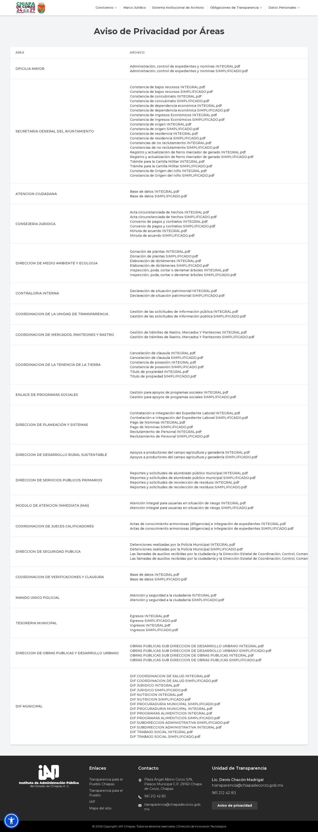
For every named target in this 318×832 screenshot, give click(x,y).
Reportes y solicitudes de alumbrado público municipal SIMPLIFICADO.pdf (192, 478)
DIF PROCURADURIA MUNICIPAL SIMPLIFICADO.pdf (175, 704)
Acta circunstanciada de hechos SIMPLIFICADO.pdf (173, 217)
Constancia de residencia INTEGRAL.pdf (164, 133)
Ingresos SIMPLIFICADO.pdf (154, 630)
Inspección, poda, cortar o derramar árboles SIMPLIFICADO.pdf (183, 275)
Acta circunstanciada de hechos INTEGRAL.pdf (169, 212)
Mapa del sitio (100, 808)
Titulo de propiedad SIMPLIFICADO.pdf (163, 376)
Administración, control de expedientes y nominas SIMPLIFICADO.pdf (189, 71)
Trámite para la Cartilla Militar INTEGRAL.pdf (167, 161)
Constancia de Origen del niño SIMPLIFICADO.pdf (172, 175)
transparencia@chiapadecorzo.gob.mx (172, 806)
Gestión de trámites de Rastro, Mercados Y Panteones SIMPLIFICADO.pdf (192, 337)
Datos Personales (282, 7)
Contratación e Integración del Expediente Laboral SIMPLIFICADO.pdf (189, 418)
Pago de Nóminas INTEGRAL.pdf (157, 422)
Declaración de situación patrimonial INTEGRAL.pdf (173, 291)
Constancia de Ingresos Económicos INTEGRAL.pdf (173, 115)
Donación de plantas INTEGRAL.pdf (160, 251)
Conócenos (104, 7)
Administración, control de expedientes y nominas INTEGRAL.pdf (185, 66)
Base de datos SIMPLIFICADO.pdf (158, 196)
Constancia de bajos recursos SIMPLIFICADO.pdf (171, 92)
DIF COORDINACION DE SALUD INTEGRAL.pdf (170, 676)
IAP (92, 802)
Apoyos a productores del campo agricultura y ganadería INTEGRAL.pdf (190, 452)
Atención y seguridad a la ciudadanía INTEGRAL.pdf (173, 595)
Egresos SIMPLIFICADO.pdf (153, 621)
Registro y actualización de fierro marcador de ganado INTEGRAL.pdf (188, 152)
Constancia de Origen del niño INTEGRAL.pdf (168, 171)
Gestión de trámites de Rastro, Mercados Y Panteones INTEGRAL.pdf (188, 332)
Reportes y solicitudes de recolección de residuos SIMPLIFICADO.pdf (188, 487)
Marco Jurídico (134, 7)
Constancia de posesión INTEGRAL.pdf (163, 362)
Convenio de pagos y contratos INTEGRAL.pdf (168, 221)
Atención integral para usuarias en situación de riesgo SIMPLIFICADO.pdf (191, 508)
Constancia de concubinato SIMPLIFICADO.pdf (169, 101)
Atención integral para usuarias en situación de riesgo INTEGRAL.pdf (188, 503)
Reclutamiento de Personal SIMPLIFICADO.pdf (169, 436)
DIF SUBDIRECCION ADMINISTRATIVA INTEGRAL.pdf (175, 727)
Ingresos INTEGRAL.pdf (150, 625)
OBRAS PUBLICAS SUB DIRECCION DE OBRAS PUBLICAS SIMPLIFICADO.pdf (195, 660)
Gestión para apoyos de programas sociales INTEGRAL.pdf (179, 392)
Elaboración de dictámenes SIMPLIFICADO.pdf (169, 265)
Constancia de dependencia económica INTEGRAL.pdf (176, 106)
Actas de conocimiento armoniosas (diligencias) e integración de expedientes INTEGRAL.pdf (208, 524)
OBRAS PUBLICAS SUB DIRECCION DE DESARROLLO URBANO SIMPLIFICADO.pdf (200, 651)
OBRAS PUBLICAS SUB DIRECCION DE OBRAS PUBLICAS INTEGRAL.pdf (192, 655)
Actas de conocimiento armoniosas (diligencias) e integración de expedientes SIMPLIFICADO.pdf (211, 528)
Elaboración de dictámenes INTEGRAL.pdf (165, 261)
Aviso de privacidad (234, 805)
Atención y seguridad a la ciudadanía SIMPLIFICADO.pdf (177, 600)
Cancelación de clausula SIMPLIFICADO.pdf (166, 358)
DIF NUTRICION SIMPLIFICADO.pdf (160, 699)
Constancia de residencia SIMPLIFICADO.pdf (167, 138)
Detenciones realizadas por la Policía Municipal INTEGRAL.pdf (182, 544)
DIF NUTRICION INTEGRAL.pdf (156, 695)
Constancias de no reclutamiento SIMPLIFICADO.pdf (174, 147)
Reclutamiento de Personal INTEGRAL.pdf (165, 432)
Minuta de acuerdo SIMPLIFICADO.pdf (162, 235)
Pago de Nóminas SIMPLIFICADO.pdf (161, 427)
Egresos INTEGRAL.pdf (149, 616)
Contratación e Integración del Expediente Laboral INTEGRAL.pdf (185, 413)
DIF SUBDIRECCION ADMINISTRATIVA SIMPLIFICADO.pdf (179, 723)
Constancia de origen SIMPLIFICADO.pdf (164, 129)
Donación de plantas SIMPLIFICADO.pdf (164, 256)
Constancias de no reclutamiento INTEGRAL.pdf (170, 143)
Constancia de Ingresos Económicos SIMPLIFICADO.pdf (177, 120)
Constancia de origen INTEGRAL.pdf (160, 124)
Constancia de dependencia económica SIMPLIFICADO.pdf (179, 110)
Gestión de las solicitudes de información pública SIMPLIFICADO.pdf (188, 316)
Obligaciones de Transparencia (234, 7)
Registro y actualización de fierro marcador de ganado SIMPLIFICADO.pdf (191, 157)
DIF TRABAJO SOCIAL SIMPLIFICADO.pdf (165, 736)
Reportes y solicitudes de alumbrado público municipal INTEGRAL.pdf (189, 473)
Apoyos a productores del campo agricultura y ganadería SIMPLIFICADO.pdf (193, 457)
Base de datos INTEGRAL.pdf (154, 191)
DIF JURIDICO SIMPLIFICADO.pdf (158, 690)
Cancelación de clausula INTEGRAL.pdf (162, 353)
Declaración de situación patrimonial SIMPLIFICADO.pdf (177, 295)
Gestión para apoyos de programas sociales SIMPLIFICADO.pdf (183, 397)
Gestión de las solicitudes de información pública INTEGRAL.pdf (184, 312)
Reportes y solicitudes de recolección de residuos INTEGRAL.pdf (184, 482)
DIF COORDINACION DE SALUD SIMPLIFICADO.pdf (173, 681)
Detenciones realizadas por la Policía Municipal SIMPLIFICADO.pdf (186, 549)
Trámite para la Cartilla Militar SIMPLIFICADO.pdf (171, 166)
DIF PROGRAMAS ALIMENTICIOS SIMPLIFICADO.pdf (175, 718)
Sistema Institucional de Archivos (178, 7)
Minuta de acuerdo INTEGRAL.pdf (158, 231)
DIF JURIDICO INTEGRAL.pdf (154, 685)
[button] (11, 820)
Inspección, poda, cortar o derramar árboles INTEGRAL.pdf (179, 270)
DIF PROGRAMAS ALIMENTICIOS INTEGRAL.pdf (171, 713)
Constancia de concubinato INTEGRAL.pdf (165, 96)
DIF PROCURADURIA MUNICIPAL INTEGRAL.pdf (171, 709)
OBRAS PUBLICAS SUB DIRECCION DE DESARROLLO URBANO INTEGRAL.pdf (197, 646)
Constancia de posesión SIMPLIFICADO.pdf (166, 367)
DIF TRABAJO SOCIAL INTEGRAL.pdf (161, 732)
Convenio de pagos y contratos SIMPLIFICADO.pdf (172, 226)
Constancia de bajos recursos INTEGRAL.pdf (167, 87)
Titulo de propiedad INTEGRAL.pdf (159, 372)
